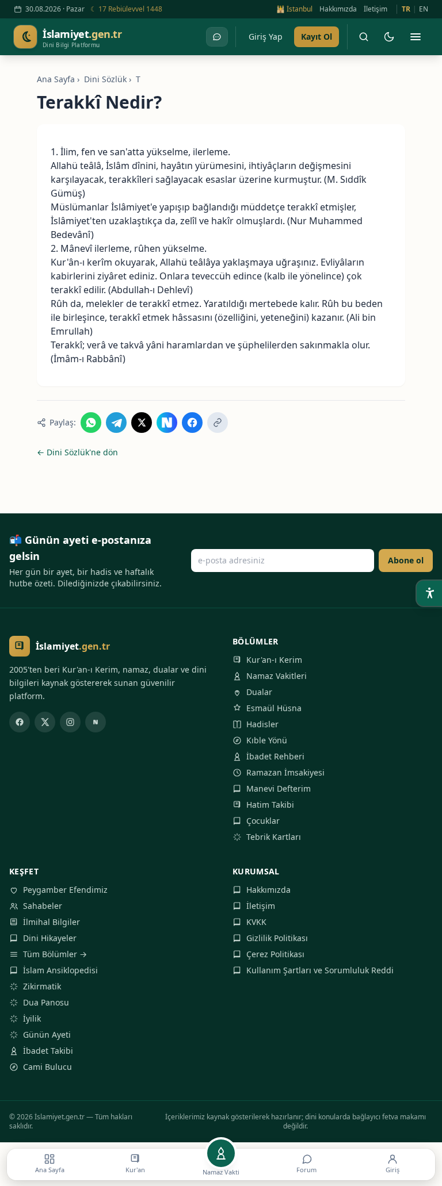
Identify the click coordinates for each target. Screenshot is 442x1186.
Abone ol (406, 560)
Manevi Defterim (278, 788)
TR (406, 9)
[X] (45, 722)
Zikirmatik (42, 986)
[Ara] (363, 36)
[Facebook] (19, 722)
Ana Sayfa (56, 79)
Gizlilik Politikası (277, 937)
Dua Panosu (46, 1002)
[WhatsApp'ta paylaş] (91, 422)
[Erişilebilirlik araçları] (429, 593)
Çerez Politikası (275, 954)
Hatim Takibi (270, 804)
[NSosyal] (95, 722)
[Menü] (415, 36)
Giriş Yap (266, 36)
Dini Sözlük (105, 79)
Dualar (259, 691)
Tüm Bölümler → (55, 954)
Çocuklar (263, 820)
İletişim (375, 9)
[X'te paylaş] (141, 422)
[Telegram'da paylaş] (116, 422)
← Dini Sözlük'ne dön (77, 452)
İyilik (32, 1018)
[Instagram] (70, 722)
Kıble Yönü (266, 740)
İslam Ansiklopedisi (60, 970)
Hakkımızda (338, 9)
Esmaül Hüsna (274, 708)
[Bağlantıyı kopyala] (217, 422)
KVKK (256, 921)
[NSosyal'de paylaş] (167, 422)
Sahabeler (42, 905)
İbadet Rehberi (275, 756)
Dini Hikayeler (50, 937)
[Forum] (217, 37)
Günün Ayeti (47, 1034)
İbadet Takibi (48, 1050)
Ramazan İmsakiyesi (285, 772)
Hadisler (262, 724)
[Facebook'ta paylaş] (192, 422)
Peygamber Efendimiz (65, 889)
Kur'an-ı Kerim (274, 659)
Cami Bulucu (47, 1066)
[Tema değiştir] (389, 36)
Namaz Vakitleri (276, 675)
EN (423, 9)
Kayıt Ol (316, 36)
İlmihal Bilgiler (51, 921)
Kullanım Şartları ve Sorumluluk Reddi (320, 970)
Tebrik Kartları (273, 836)
